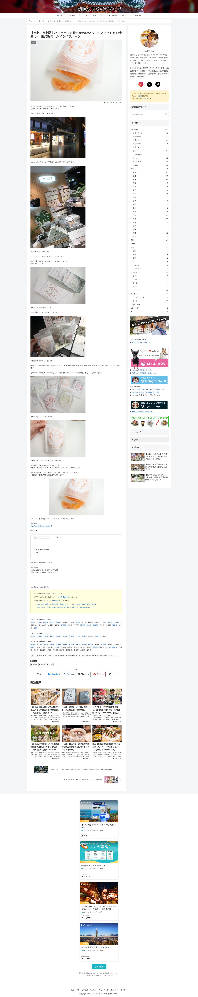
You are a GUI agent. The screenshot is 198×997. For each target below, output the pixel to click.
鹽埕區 (32, 644)
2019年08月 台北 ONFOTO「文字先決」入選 (148, 389)
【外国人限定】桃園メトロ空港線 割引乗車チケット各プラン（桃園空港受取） (64, 607)
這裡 (140, 96)
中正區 (58, 636)
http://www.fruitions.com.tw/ (40, 526)
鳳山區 (103, 644)
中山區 (52, 636)
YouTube (93, 990)
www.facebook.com (42, 551)
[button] (113, 674)
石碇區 (63, 625)
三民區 (58, 644)
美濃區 (114, 647)
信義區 (39, 636)
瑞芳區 (116, 622)
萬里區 (95, 625)
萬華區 (71, 636)
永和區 (52, 622)
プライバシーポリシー (119, 990)
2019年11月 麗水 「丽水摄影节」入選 (145, 392)
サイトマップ (104, 990)
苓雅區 (77, 644)
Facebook (59, 537)
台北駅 (43, 665)
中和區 (45, 622)
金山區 (89, 625)
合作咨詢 (84, 990)
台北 (34, 661)
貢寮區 (114, 625)
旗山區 (108, 647)
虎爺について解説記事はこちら (143, 412)
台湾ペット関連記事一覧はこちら (144, 373)
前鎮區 (84, 644)
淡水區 (109, 622)
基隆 (35, 628)
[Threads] (157, 84)
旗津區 (90, 644)
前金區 (71, 644)
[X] (149, 84)
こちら (47, 593)
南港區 (84, 636)
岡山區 (57, 647)
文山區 (77, 636)
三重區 (39, 622)
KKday (55, 600)
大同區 (65, 636)
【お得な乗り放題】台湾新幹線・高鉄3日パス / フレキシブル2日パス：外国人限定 (65, 604)
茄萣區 (95, 647)
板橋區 (32, 622)
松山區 (32, 636)
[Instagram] (140, 84)
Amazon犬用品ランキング (141, 370)
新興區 (65, 644)
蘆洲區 (77, 622)
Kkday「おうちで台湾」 (140, 342)
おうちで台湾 (62, 597)
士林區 (97, 636)
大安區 (45, 636)
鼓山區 (39, 644)
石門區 (82, 625)
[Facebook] (42, 541)
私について (75, 990)
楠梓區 (52, 644)
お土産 (35, 665)
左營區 (45, 644)
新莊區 (58, 622)
